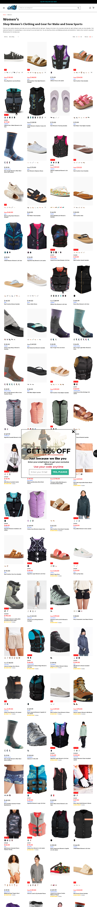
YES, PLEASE (60, 472)
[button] (48, 451)
